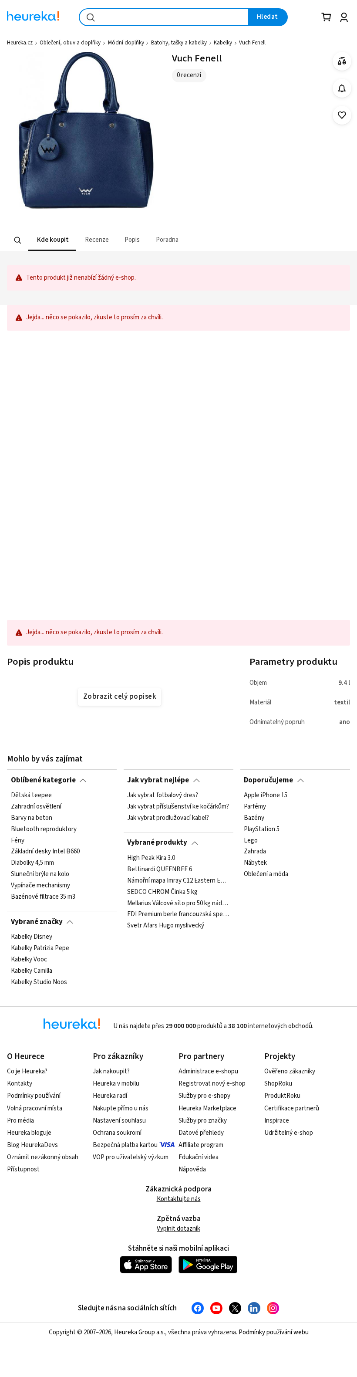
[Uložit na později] (342, 115)
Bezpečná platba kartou (125, 1145)
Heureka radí (110, 1095)
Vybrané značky (37, 922)
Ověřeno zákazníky (289, 1071)
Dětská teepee (31, 795)
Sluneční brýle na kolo (40, 874)
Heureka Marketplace (207, 1108)
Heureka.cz (20, 43)
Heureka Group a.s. (139, 1332)
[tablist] (151, 240)
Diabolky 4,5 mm (32, 863)
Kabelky (223, 43)
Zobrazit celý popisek (119, 696)
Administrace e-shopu (208, 1071)
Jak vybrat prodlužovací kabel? (168, 818)
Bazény (254, 818)
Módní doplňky (126, 43)
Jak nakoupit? (111, 1071)
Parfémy (255, 806)
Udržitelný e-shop (288, 1132)
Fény (17, 840)
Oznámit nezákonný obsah (42, 1157)
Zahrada (255, 851)
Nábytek (255, 863)
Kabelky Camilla (31, 971)
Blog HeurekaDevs (32, 1145)
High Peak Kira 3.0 (151, 858)
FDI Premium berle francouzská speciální (178, 914)
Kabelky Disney (31, 937)
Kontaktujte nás (179, 1199)
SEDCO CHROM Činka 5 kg (162, 891)
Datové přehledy (201, 1132)
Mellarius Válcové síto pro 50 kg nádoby (178, 903)
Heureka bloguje (29, 1132)
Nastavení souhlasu (119, 1120)
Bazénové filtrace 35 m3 (43, 897)
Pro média (20, 1120)
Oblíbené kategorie (43, 780)
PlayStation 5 (262, 829)
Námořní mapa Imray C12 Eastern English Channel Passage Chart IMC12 (178, 880)
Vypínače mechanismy (40, 885)
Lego (251, 840)
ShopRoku (278, 1083)
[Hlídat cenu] (342, 88)
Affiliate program (200, 1145)
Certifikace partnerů (291, 1108)
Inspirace (276, 1120)
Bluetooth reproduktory (44, 829)
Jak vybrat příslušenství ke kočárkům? (178, 806)
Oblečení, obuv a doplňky (70, 43)
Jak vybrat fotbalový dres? (162, 795)
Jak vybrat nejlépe (158, 780)
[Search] (18, 240)
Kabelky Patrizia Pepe (40, 948)
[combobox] (164, 17)
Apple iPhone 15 (265, 795)
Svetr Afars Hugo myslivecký (165, 925)
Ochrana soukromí (117, 1132)
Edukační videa (198, 1157)
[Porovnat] (342, 61)
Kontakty (19, 1083)
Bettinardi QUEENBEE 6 (159, 869)
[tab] (52, 240)
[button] (52, 240)
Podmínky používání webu (274, 1332)
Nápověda (192, 1169)
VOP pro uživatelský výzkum (130, 1157)
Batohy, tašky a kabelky (179, 43)
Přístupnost (23, 1169)
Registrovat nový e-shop (212, 1083)
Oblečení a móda (266, 874)
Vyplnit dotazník (178, 1228)
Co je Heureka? (27, 1071)
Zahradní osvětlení (36, 806)
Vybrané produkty (157, 842)
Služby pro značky (202, 1120)
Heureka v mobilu (116, 1083)
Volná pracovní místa (34, 1108)
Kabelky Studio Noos (39, 982)
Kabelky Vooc (29, 959)
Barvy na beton (31, 818)
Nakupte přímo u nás (120, 1108)
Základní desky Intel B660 (45, 851)
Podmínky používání (34, 1095)
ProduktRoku (282, 1095)
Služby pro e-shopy (204, 1095)
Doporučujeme (268, 780)
